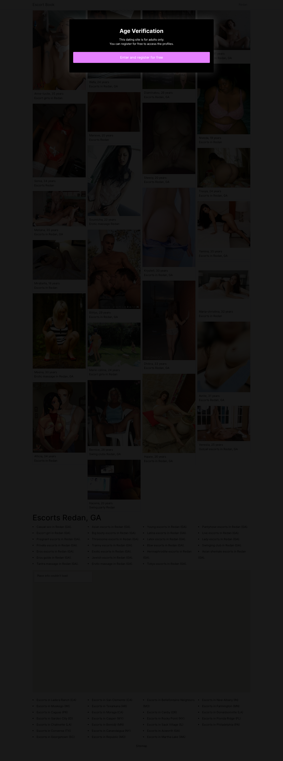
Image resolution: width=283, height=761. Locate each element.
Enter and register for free (141, 57)
